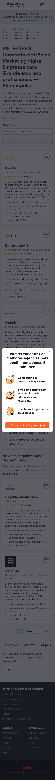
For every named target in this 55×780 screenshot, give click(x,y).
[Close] (49, 351)
